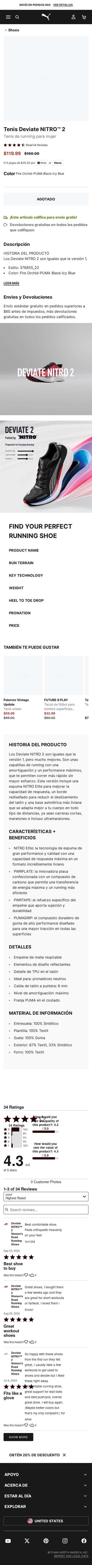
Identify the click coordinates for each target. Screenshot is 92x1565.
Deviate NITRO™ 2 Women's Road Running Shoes (17, 1234)
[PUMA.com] (46, 17)
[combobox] (46, 1196)
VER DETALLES (63, 4)
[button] (17, 1129)
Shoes (13, 30)
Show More (18, 1437)
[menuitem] (8, 1540)
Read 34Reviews (37, 145)
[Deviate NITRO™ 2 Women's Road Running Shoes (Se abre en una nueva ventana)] (6, 1235)
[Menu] (8, 17)
